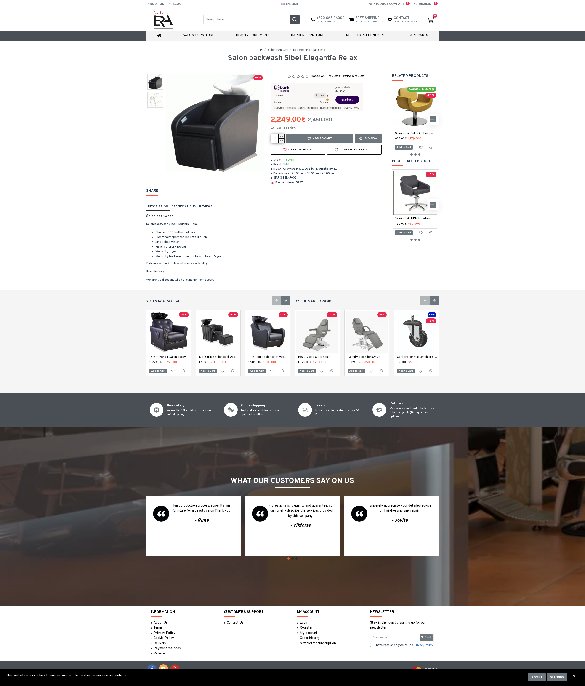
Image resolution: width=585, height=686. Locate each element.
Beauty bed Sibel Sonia (314, 357)
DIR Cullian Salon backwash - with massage (219, 357)
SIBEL (286, 164)
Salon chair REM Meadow (412, 219)
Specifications (184, 206)
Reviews (205, 206)
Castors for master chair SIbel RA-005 (417, 357)
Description (158, 206)
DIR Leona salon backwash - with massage (268, 357)
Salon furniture (278, 50)
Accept (536, 677)
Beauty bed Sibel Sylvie (364, 357)
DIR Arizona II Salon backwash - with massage (169, 357)
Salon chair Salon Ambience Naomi (416, 133)
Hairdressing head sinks (309, 50)
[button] (397, 119)
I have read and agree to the (404, 645)
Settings (557, 677)
